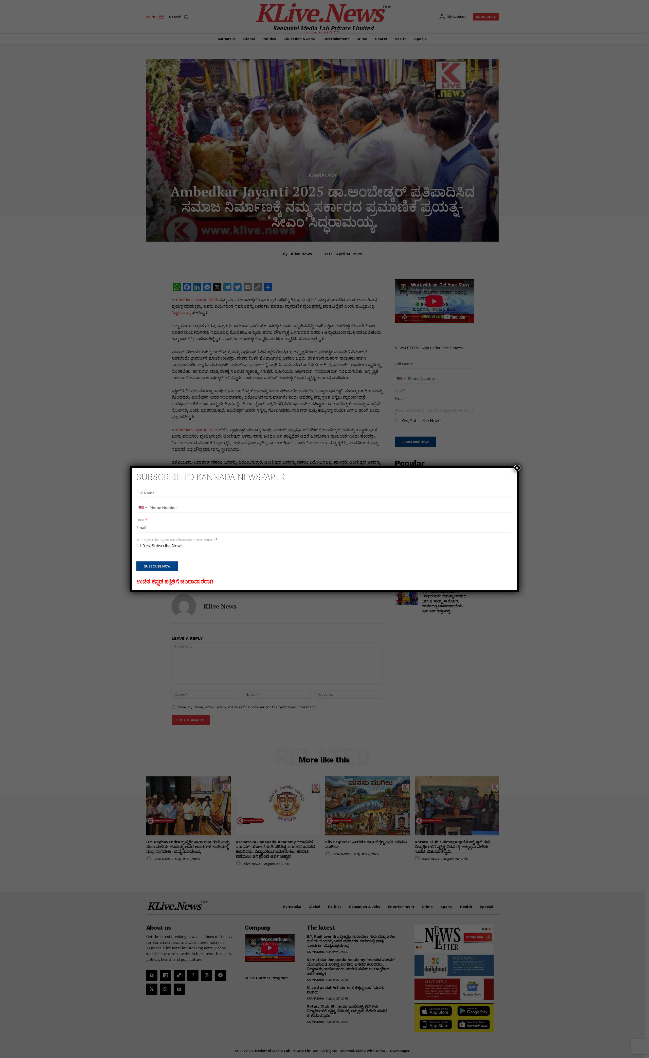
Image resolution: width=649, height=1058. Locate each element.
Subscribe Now (157, 566)
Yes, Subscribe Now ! (162, 545)
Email (141, 520)
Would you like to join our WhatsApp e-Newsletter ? (176, 540)
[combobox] (142, 507)
